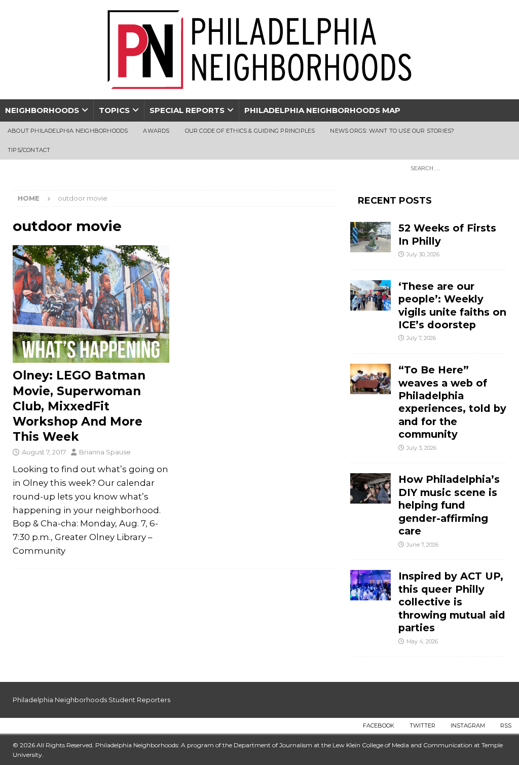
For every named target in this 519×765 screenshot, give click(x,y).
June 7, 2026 (422, 544)
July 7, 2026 (421, 337)
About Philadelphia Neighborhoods (68, 130)
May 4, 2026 (422, 641)
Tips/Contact (29, 150)
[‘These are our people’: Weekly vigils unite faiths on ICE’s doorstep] (370, 295)
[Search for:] (455, 167)
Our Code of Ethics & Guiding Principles (250, 130)
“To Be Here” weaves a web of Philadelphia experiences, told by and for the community (452, 402)
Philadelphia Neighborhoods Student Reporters (91, 700)
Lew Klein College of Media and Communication (402, 745)
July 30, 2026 (422, 254)
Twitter (422, 725)
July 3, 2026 (421, 447)
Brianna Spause (105, 452)
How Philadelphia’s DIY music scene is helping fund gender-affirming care (449, 505)
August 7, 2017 (44, 452)
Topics (114, 110)
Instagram (468, 725)
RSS (505, 725)
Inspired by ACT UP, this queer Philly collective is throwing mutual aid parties (451, 602)
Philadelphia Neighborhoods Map (322, 110)
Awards (156, 130)
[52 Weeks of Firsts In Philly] (370, 237)
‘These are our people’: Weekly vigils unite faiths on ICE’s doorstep (452, 305)
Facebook (378, 725)
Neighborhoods (42, 110)
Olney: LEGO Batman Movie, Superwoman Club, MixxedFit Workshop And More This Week (79, 406)
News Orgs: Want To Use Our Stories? (392, 130)
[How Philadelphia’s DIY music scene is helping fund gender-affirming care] (370, 488)
